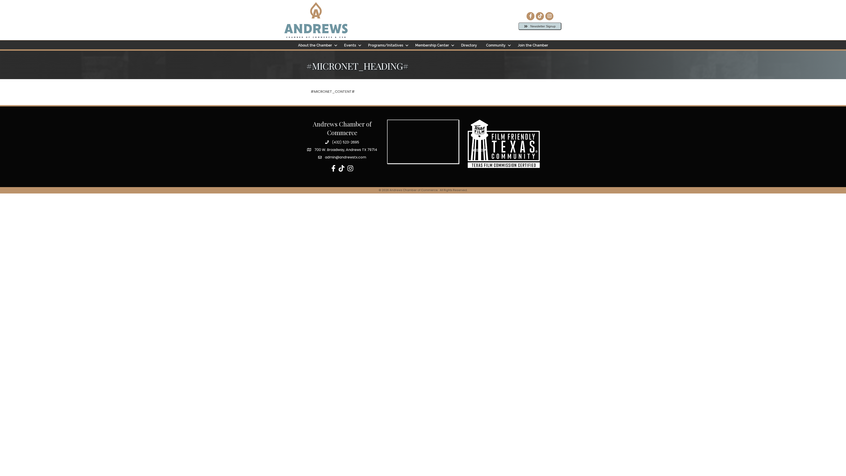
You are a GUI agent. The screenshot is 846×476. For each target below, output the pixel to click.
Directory (469, 45)
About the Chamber (315, 45)
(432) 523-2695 (345, 142)
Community (496, 45)
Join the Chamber (533, 45)
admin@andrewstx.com (345, 157)
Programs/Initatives (385, 45)
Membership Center (432, 45)
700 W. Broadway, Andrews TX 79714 (345, 149)
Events (350, 45)
